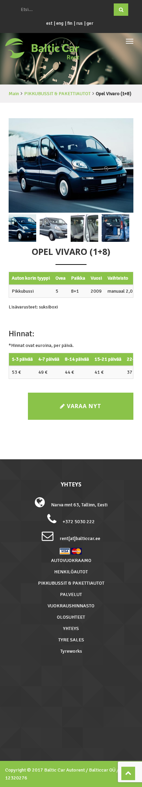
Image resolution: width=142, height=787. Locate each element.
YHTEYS (71, 628)
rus (79, 23)
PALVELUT (71, 594)
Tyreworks (71, 651)
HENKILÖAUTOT (71, 572)
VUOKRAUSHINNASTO (71, 606)
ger (90, 23)
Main (14, 94)
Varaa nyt (83, 406)
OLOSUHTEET (71, 617)
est (49, 23)
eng (59, 23)
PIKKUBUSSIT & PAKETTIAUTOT (57, 94)
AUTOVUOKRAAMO (71, 560)
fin (69, 23)
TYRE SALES (71, 640)
